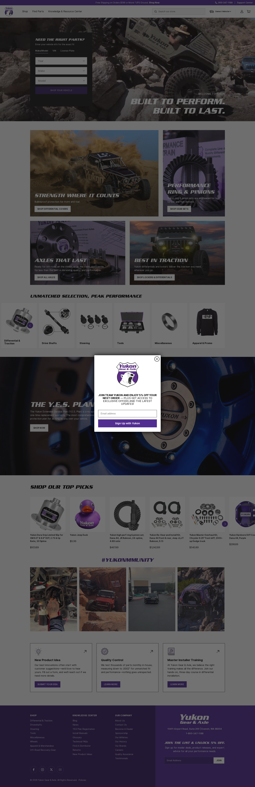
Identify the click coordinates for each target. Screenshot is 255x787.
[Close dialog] (157, 359)
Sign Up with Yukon (127, 423)
